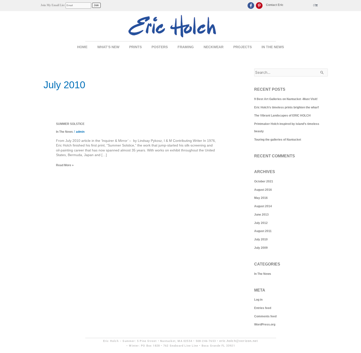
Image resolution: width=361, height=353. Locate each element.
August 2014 (263, 206)
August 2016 (263, 189)
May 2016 (261, 198)
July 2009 (261, 248)
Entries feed (262, 308)
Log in (258, 299)
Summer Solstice (70, 124)
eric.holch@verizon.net (238, 341)
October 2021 (263, 181)
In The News (273, 47)
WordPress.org (264, 324)
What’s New (108, 47)
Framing (186, 47)
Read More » (65, 165)
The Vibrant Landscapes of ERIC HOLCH (282, 115)
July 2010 (261, 239)
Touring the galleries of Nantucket (277, 139)
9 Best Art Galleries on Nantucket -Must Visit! (286, 99)
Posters (160, 47)
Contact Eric (274, 5)
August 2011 (263, 231)
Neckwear (213, 47)
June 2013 (261, 214)
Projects (242, 47)
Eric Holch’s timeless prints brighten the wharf (286, 107)
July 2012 (261, 223)
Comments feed (265, 316)
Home (82, 47)
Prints (135, 47)
